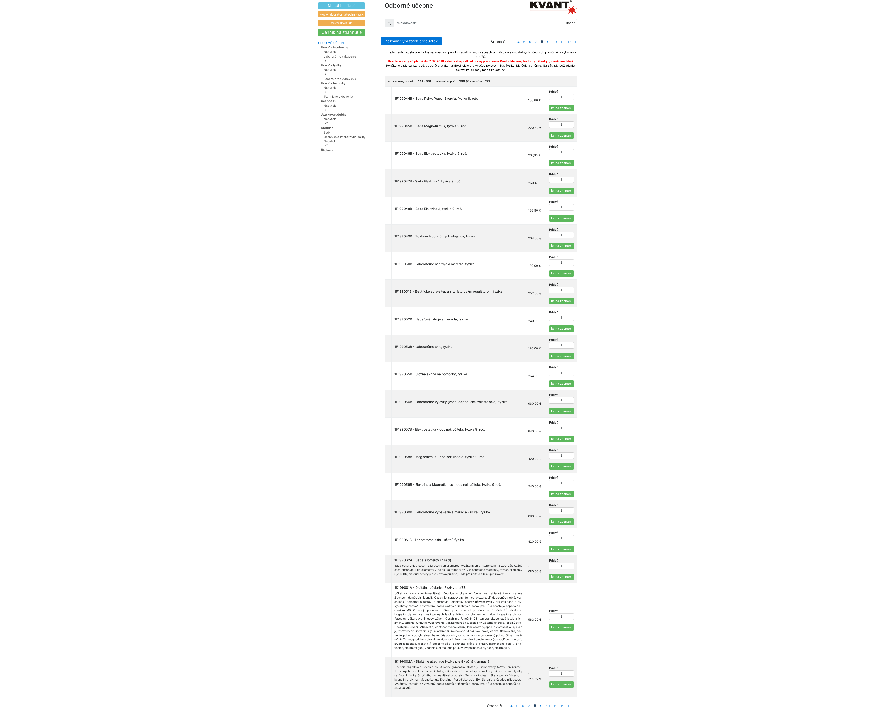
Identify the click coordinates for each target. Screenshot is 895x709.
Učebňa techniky (333, 83)
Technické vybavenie (338, 96)
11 (562, 42)
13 (576, 42)
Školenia (327, 150)
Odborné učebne (331, 43)
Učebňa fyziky (331, 65)
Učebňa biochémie (334, 47)
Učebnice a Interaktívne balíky (344, 137)
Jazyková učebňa (333, 114)
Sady (327, 132)
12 (569, 42)
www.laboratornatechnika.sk (342, 14)
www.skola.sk (341, 23)
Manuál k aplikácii (341, 5)
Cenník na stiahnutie (341, 32)
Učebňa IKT (329, 101)
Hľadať (570, 23)
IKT (326, 61)
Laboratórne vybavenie (340, 56)
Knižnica (327, 128)
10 (555, 42)
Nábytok (330, 52)
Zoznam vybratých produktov (411, 41)
